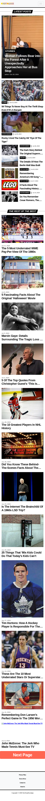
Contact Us (22, 783)
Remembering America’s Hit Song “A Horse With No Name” (31, 177)
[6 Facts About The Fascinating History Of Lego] (10, 189)
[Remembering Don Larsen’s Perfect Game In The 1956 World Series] (22, 709)
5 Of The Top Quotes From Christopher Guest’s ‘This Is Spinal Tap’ (19, 384)
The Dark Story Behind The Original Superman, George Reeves (31, 153)
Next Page (22, 755)
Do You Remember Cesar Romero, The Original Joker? (29, 200)
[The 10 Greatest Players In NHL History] (22, 419)
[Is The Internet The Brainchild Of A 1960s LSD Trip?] (22, 500)
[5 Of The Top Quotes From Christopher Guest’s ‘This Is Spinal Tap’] (22, 374)
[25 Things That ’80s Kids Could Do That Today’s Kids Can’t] (22, 546)
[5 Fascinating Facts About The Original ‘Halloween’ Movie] (22, 289)
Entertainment (7, 134)
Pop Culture (24, 169)
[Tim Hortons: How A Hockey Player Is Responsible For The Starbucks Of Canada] (22, 617)
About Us (22, 786)
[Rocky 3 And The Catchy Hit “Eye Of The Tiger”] (22, 132)
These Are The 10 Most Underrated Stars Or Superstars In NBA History (22, 677)
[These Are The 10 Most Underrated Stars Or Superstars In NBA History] (22, 668)
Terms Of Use (22, 779)
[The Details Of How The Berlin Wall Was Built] (10, 166)
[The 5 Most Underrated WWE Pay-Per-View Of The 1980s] (22, 242)
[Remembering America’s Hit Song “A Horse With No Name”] (10, 178)
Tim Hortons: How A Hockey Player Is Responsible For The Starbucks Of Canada (21, 626)
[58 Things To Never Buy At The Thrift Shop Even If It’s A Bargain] (22, 100)
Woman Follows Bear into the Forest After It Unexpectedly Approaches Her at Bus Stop (22, 63)
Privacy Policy (22, 775)
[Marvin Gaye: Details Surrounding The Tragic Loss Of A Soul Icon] (22, 330)
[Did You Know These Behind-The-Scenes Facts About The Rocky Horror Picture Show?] (22, 458)
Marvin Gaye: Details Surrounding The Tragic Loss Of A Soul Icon (22, 339)
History (22, 157)
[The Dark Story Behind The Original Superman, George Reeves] (10, 154)
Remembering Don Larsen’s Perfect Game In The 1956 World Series (22, 718)
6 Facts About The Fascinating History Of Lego (30, 188)
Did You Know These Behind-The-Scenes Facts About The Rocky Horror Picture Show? (20, 468)
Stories (10, 51)
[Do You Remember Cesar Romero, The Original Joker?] (10, 201)
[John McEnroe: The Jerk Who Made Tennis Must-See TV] (22, 723)
